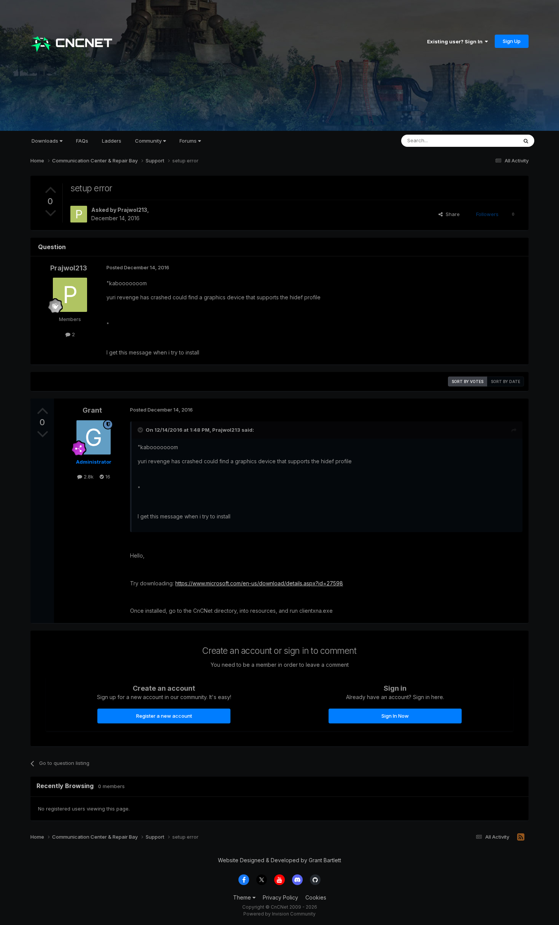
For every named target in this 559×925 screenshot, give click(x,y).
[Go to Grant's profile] (93, 437)
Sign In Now (395, 716)
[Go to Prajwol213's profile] (78, 214)
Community (149, 141)
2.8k (88, 477)
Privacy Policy (280, 897)
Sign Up (512, 41)
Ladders (111, 141)
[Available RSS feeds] (521, 837)
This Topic (495, 140)
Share (451, 214)
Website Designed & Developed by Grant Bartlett (279, 860)
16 (107, 477)
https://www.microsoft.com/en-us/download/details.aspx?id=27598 (259, 583)
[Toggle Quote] (141, 430)
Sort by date (505, 381)
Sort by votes (467, 381)
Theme (243, 897)
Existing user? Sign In (456, 41)
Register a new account (164, 716)
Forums (188, 141)
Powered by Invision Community (279, 914)
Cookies (315, 897)
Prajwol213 (132, 210)
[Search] (526, 141)
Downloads (46, 141)
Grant (92, 410)
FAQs (82, 141)
